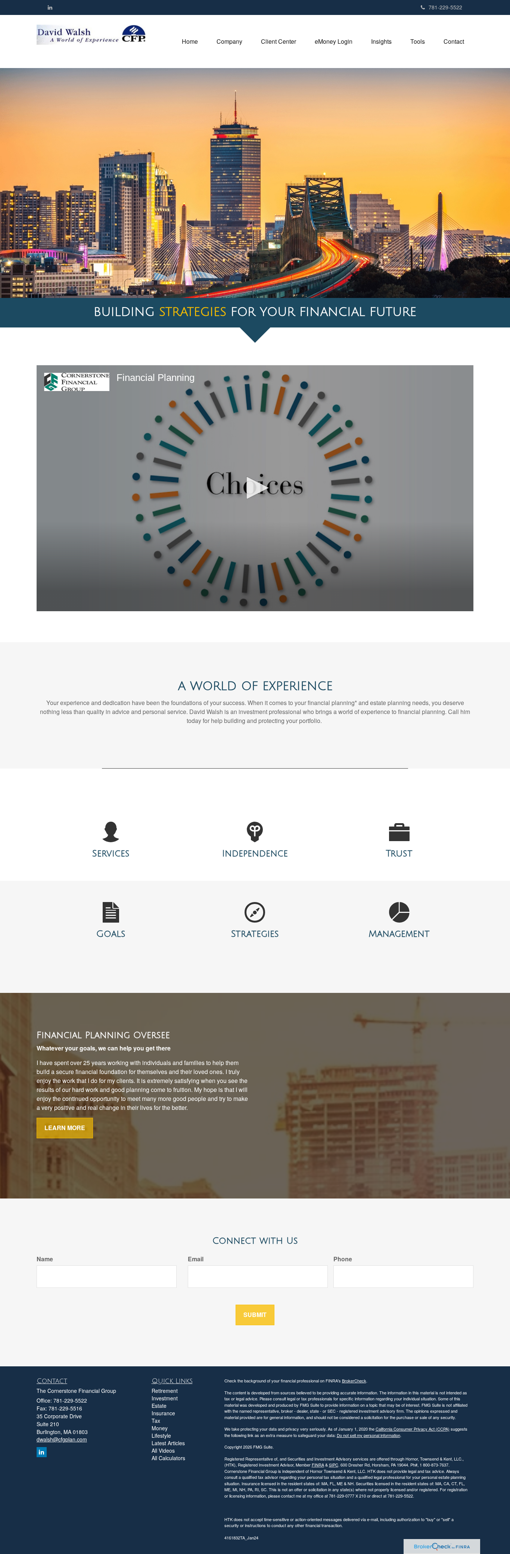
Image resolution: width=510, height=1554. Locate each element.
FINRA (318, 1465)
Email (195, 1259)
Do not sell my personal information (368, 1435)
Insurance (163, 1413)
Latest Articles (168, 1443)
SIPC (333, 1465)
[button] (229, 41)
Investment (165, 1398)
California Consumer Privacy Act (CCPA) (413, 1429)
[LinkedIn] (50, 7)
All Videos (163, 1450)
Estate (159, 1405)
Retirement (165, 1390)
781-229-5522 (445, 7)
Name (45, 1259)
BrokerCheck (354, 1381)
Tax (156, 1420)
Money (160, 1428)
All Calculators (168, 1458)
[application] (255, 488)
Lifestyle (161, 1435)
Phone (342, 1259)
